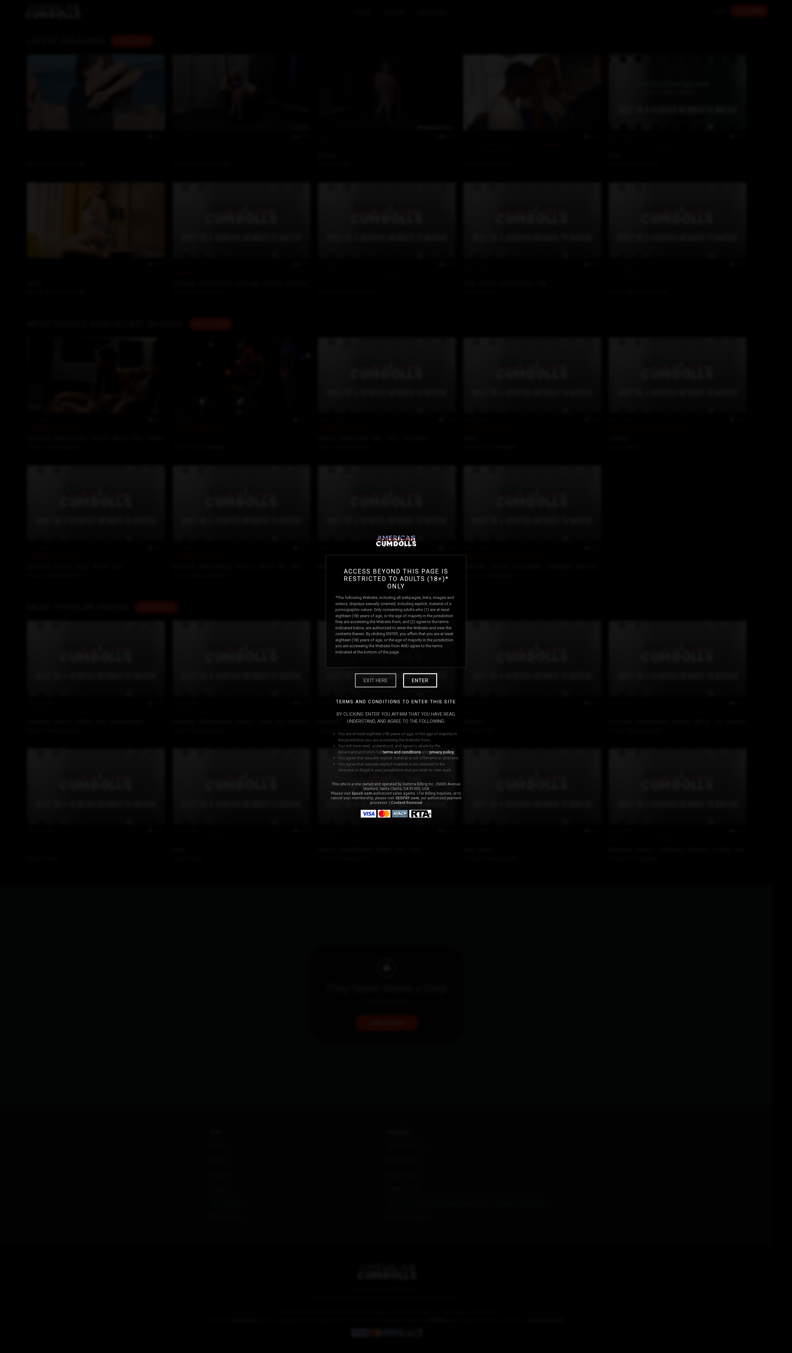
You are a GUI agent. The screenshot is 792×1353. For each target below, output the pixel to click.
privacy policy (441, 752)
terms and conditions (402, 752)
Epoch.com (362, 793)
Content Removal (406, 803)
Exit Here (376, 680)
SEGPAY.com (407, 798)
